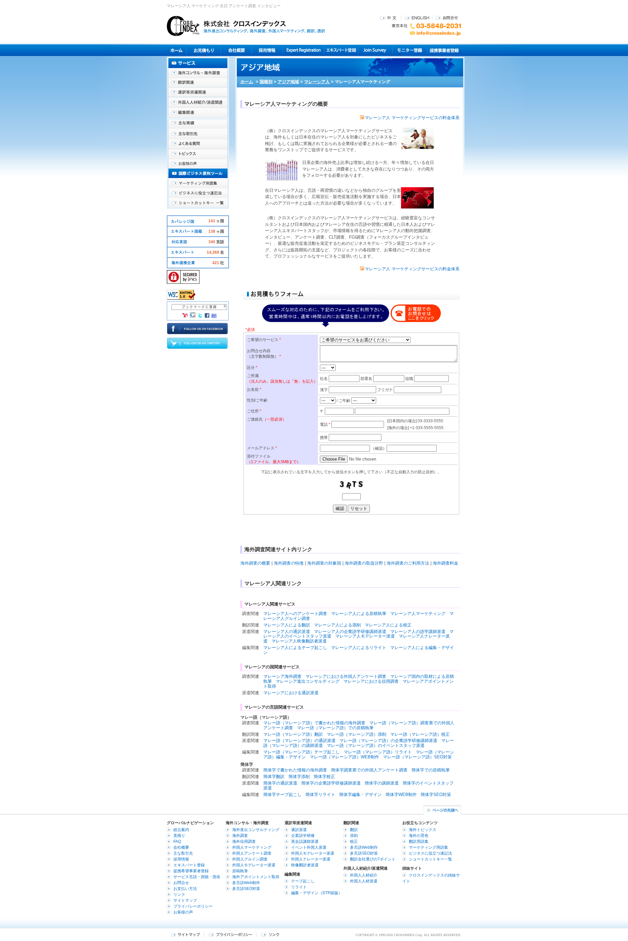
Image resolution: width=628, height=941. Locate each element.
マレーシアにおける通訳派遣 (291, 692)
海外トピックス (198, 154)
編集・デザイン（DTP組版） (316, 893)
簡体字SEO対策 (436, 794)
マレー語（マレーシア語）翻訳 (293, 734)
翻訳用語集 (418, 841)
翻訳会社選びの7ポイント (372, 859)
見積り (203, 50)
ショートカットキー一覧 (198, 203)
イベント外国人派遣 (308, 847)
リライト (299, 887)
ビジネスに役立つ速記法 (198, 193)
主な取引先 (198, 134)
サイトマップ (185, 900)
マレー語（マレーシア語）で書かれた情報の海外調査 (314, 722)
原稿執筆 (240, 871)
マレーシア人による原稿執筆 (358, 613)
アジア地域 (288, 81)
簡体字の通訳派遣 (280, 783)
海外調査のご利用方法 (408, 563)
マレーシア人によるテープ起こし (295, 647)
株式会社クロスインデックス (246, 26)
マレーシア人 (317, 81)
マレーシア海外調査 (282, 676)
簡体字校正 (324, 776)
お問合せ (447, 17)
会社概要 (236, 50)
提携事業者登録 (444, 50)
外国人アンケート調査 (251, 853)
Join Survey (375, 50)
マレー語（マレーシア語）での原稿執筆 (335, 727)
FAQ (177, 841)
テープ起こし (303, 881)
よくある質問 (198, 144)
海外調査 (240, 835)
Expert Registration (303, 50)
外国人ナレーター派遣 (310, 859)
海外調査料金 (445, 563)
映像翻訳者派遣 (305, 865)
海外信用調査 (244, 841)
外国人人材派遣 (363, 881)
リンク (179, 894)
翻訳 (354, 829)
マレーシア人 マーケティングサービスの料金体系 (412, 117)
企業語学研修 (303, 835)
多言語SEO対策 (246, 888)
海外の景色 (418, 835)
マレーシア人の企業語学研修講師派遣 (350, 631)
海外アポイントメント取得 (255, 877)
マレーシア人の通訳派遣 (286, 631)
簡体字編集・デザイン (360, 794)
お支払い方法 (185, 888)
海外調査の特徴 (289, 563)
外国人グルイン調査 (250, 859)
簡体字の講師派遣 (382, 783)
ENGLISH (417, 17)
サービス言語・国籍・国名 (196, 877)
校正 (354, 841)
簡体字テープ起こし (282, 794)
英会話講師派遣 (305, 841)
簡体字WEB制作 (401, 794)
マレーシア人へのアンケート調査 (295, 613)
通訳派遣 (299, 829)
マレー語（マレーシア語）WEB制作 (344, 756)
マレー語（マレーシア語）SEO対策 (417, 756)
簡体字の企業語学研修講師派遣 (331, 783)
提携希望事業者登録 (191, 871)
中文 (389, 17)
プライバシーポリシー (193, 906)
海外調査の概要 (255, 563)
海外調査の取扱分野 (364, 563)
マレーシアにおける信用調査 (371, 681)
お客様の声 (198, 164)
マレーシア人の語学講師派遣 (417, 631)
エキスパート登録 (341, 50)
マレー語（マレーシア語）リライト (378, 752)
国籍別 (266, 81)
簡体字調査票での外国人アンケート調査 (369, 770)
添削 (354, 835)
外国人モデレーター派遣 (253, 865)
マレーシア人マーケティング (417, 613)
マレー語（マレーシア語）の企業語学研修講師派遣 (388, 740)
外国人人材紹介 (363, 875)
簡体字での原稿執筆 (430, 770)
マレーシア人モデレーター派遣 (365, 636)
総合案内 (181, 829)
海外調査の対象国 (324, 563)
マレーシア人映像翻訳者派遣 (299, 641)
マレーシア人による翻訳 (286, 625)
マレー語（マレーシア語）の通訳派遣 (299, 740)
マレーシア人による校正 (388, 625)
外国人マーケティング (251, 847)
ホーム (246, 81)
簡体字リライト (320, 794)
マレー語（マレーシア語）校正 (420, 734)
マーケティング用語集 (198, 183)
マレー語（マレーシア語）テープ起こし (301, 752)
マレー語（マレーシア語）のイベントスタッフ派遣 (376, 745)
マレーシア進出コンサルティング (308, 681)
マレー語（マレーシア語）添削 (356, 734)
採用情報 (267, 50)
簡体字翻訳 (274, 776)
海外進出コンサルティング (255, 829)
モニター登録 (409, 50)
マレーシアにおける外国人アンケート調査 (345, 676)
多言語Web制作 (246, 882)
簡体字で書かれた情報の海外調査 (295, 770)
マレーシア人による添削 (337, 625)
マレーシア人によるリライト (358, 647)
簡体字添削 (299, 776)
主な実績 (198, 124)
